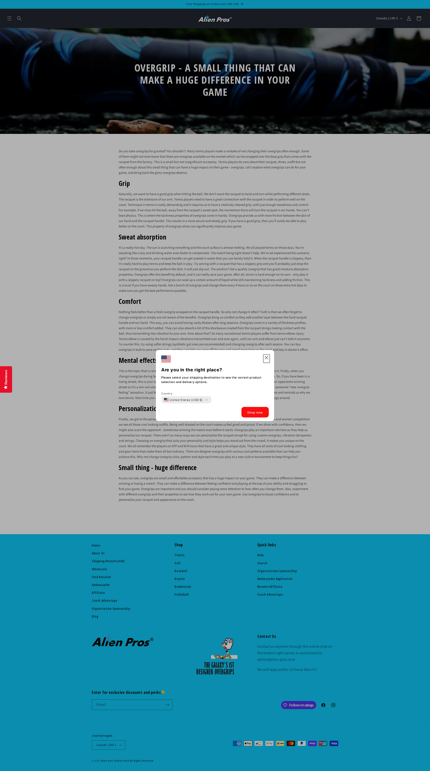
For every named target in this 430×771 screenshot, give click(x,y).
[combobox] (183, 400)
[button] (266, 358)
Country (166, 393)
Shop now (255, 412)
